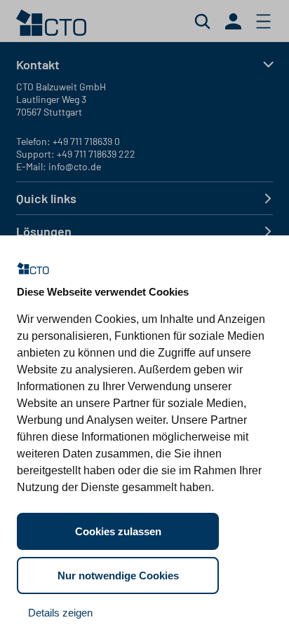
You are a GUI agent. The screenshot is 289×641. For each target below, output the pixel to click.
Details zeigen (60, 613)
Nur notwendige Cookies (118, 575)
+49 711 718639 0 (86, 141)
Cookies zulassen (118, 531)
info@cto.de (74, 166)
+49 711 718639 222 (96, 154)
